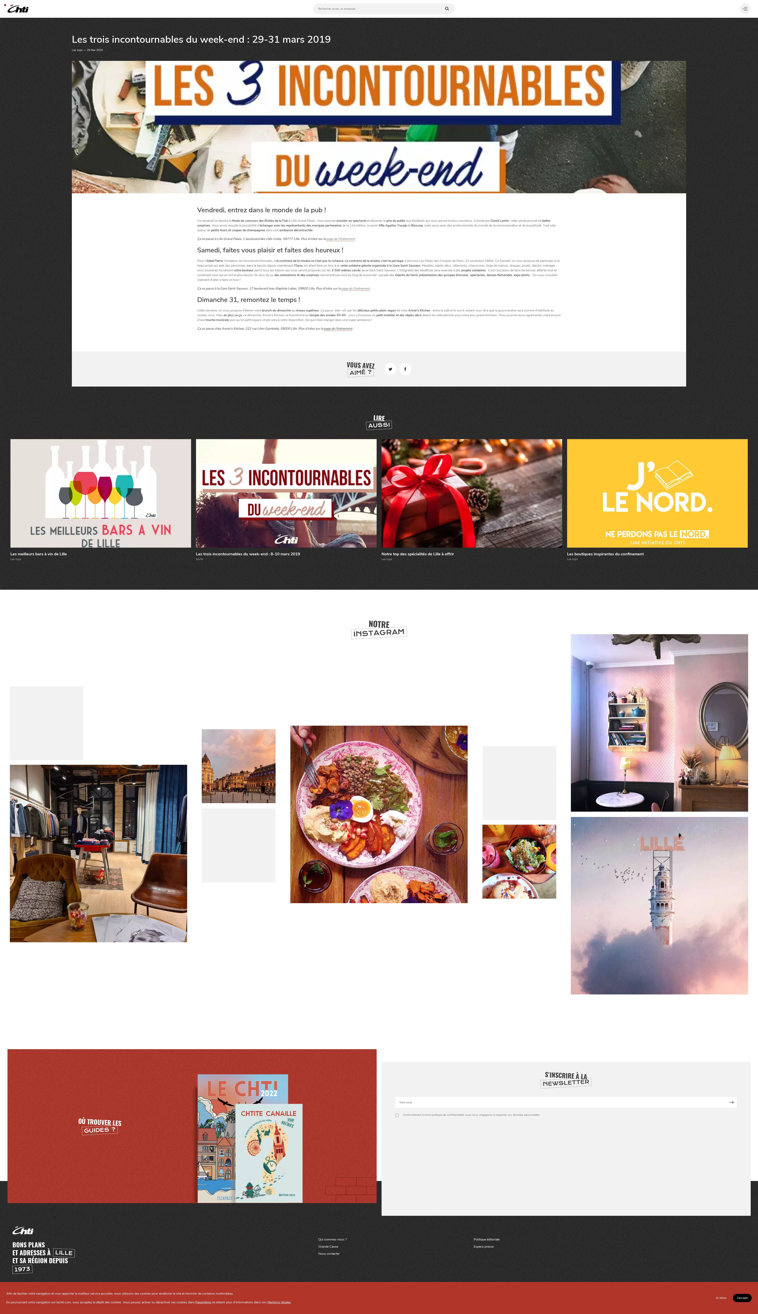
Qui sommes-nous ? (332, 1239)
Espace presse (484, 1246)
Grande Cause (328, 1246)
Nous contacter (329, 1254)
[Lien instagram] (379, 814)
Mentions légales (279, 1302)
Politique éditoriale (487, 1239)
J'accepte (742, 1297)
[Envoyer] (731, 1102)
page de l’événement (340, 239)
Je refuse (721, 1297)
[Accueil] (18, 8)
